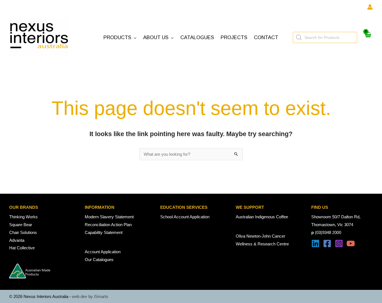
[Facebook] (327, 243)
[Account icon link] (370, 7)
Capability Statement (103, 232)
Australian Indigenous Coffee (262, 216)
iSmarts (101, 296)
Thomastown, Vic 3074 (332, 224)
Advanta (16, 240)
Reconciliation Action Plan (108, 224)
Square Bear (20, 224)
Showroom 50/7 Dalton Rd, (335, 216)
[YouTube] (350, 243)
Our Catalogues (99, 259)
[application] (133, 37)
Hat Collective (22, 247)
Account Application (103, 251)
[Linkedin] (315, 243)
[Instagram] (339, 243)
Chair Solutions (23, 232)
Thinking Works (23, 216)
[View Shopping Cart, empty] (368, 37)
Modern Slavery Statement (109, 216)
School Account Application (184, 216)
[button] (120, 37)
